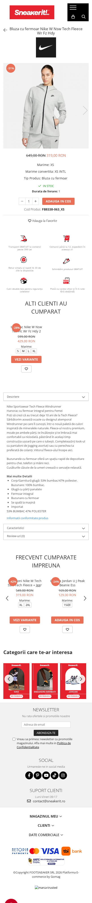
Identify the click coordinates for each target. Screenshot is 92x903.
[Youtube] (46, 775)
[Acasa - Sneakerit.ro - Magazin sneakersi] (32, 12)
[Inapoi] (3, 30)
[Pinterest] (38, 775)
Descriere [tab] (13, 397)
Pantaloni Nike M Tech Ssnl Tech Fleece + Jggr (25, 583)
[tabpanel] (46, 106)
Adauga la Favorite (44, 221)
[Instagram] (63, 775)
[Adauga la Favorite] (26, 368)
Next (85, 110)
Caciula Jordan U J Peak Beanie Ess (67, 583)
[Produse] (73, 9)
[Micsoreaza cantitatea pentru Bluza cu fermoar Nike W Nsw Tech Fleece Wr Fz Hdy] (22, 201)
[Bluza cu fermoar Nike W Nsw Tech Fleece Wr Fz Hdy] (46, 106)
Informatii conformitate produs (27, 518)
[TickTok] (55, 775)
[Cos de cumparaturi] (73, 16)
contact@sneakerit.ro (48, 801)
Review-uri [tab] (16, 536)
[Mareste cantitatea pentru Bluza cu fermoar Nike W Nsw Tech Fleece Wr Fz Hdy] (35, 201)
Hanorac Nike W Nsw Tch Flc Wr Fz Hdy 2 (26, 329)
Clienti (44, 825)
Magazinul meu (44, 816)
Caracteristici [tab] (15, 528)
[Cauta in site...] (84, 16)
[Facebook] (29, 775)
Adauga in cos (58, 201)
